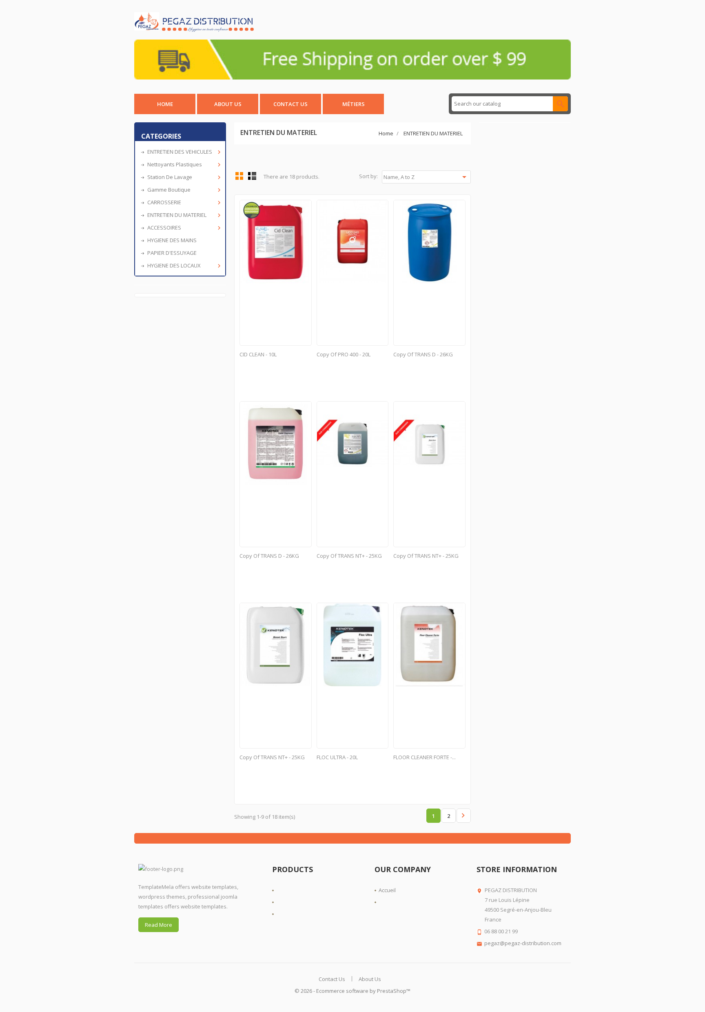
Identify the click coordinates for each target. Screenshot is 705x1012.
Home (165, 104)
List (252, 176)
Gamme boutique (183, 190)
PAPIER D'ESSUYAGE (172, 252)
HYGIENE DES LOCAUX (183, 266)
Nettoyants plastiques (183, 164)
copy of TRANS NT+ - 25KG (349, 555)
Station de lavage (183, 177)
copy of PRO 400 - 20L (343, 354)
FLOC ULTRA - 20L (337, 757)
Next (463, 815)
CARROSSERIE (183, 202)
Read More (158, 924)
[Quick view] (304, 207)
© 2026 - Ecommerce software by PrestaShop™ (352, 990)
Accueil (387, 890)
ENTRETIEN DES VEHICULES (183, 152)
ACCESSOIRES (183, 228)
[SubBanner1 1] (352, 58)
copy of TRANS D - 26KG (423, 354)
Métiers (353, 104)
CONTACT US (290, 104)
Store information (517, 869)
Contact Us (332, 979)
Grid (239, 176)
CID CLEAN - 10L (258, 354)
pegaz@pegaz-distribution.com (522, 943)
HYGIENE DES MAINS (172, 240)
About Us (228, 104)
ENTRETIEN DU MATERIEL (183, 215)
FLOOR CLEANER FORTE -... (424, 757)
